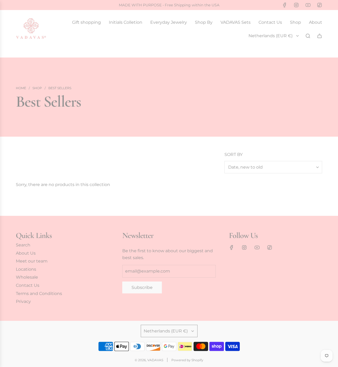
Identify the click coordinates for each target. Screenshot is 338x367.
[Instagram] (296, 5)
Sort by (233, 154)
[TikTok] (319, 5)
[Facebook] (284, 5)
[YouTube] (308, 5)
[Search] (308, 36)
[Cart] (319, 36)
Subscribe (142, 287)
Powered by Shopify (187, 360)
